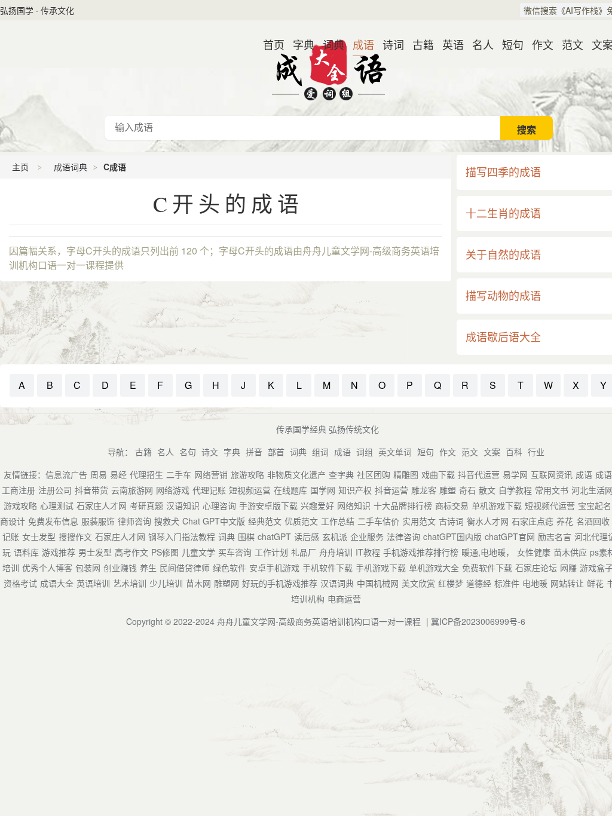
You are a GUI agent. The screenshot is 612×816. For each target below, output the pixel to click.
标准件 (506, 583)
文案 (598, 44)
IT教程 (368, 552)
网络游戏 (172, 490)
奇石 (467, 490)
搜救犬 (166, 521)
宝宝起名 (594, 505)
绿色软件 (229, 567)
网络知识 (354, 505)
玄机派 (334, 536)
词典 (329, 44)
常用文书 (551, 490)
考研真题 (146, 505)
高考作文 (131, 552)
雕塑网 (226, 583)
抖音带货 (91, 490)
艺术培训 (129, 583)
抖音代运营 (479, 474)
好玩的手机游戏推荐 (279, 583)
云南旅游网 (132, 490)
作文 (538, 44)
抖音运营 (391, 490)
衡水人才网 (488, 521)
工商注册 (18, 490)
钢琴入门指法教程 (181, 536)
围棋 (246, 536)
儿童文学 (198, 552)
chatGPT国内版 (452, 536)
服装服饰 (98, 521)
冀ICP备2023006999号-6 (478, 621)
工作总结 (337, 521)
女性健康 (533, 552)
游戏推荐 (58, 552)
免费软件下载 (487, 567)
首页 (269, 44)
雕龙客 (423, 490)
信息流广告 (66, 474)
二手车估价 (378, 521)
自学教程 (515, 490)
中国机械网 (378, 583)
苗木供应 (570, 552)
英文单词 (395, 452)
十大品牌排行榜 (403, 505)
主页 (20, 166)
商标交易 (452, 505)
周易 (98, 474)
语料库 (26, 552)
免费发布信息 (53, 521)
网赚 (568, 567)
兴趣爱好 (317, 505)
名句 (187, 452)
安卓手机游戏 (274, 567)
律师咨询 (134, 521)
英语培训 (93, 583)
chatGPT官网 (510, 536)
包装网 (87, 567)
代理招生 (146, 474)
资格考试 (20, 583)
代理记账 (209, 490)
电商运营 (344, 599)
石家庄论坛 (536, 567)
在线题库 (290, 490)
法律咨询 (403, 536)
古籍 (418, 44)
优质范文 (301, 521)
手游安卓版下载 (268, 505)
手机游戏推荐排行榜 (420, 552)
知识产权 (355, 490)
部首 (276, 452)
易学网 (515, 474)
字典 (299, 44)
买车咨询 (235, 552)
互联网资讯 (552, 474)
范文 (568, 44)
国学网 (322, 490)
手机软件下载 (327, 567)
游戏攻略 (20, 505)
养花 (564, 521)
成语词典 (328, 68)
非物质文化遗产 (296, 474)
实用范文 (419, 521)
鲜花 (595, 583)
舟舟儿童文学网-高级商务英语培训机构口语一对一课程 (319, 621)
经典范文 (264, 521)
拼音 (254, 452)
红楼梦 (450, 583)
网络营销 (211, 474)
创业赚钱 (120, 567)
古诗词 (451, 521)
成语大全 (57, 583)
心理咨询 (219, 505)
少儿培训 (166, 583)
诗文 (209, 452)
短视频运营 (250, 490)
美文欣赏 (418, 583)
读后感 (306, 536)
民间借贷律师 (185, 567)
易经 (118, 474)
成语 (359, 44)
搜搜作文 (75, 536)
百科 (514, 452)
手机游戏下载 (381, 567)
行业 (536, 452)
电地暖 (534, 583)
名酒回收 (593, 521)
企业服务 (367, 536)
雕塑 (447, 490)
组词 (320, 452)
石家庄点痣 (532, 521)
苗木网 (198, 583)
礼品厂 (303, 552)
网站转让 (567, 583)
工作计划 (271, 552)
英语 (448, 44)
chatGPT (274, 536)
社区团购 (373, 474)
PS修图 (165, 552)
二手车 (178, 474)
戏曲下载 (438, 474)
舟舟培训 (336, 552)
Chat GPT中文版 (213, 521)
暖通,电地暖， (487, 552)
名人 (478, 44)
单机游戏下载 (497, 505)
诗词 (388, 44)
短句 (508, 44)
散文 (487, 490)
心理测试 (57, 505)
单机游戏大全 (434, 567)
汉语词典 (337, 583)
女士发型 (39, 536)
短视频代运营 (550, 505)
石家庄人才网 (101, 505)
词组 (364, 452)
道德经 (478, 583)
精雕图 (405, 474)
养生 (148, 567)
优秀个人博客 (47, 567)
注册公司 (55, 490)
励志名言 (554, 536)
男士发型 (95, 552)
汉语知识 (183, 505)
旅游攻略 (247, 474)
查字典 (341, 474)
